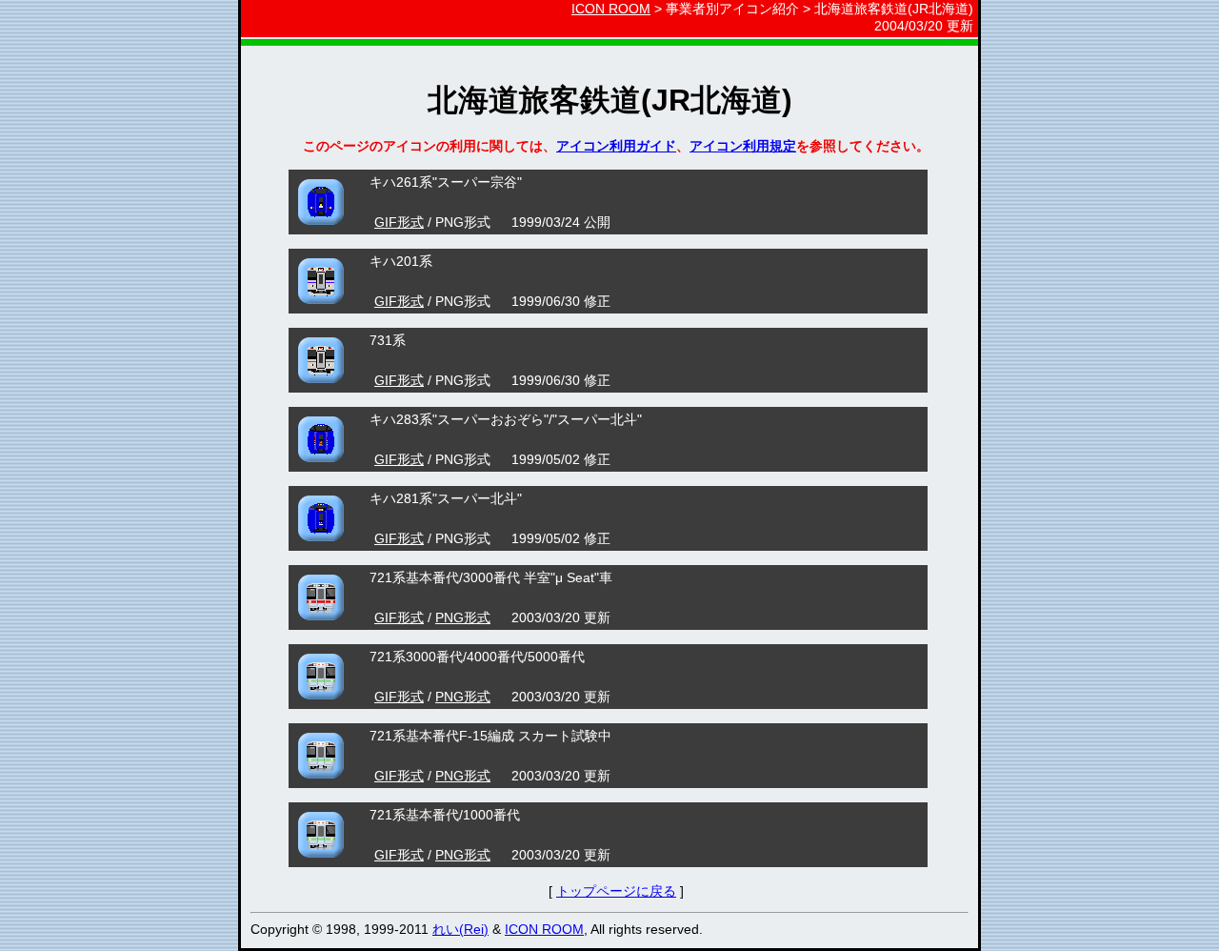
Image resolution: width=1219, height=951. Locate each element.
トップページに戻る (616, 891)
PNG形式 (462, 617)
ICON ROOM (610, 8)
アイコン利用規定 (742, 145)
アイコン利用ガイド (616, 145)
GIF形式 (399, 222)
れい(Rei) (460, 929)
